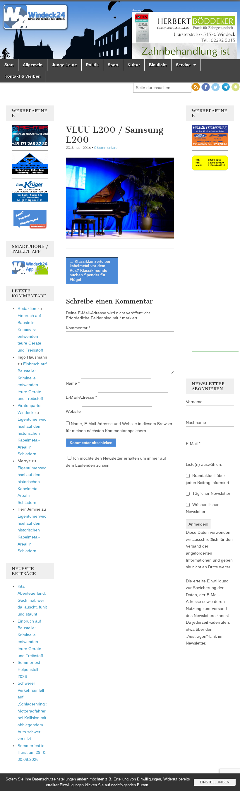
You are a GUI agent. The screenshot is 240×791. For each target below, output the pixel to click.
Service (183, 64)
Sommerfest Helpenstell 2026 (29, 669)
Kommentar (78, 327)
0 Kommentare (105, 147)
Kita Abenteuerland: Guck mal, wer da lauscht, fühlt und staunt (32, 600)
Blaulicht (158, 64)
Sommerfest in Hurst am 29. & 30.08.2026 (31, 752)
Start (9, 64)
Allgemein (33, 64)
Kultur (134, 64)
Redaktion (27, 308)
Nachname (196, 422)
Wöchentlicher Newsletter (202, 508)
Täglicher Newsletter (210, 493)
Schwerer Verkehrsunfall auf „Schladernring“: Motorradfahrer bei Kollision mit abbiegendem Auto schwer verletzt (32, 711)
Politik (92, 64)
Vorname (194, 401)
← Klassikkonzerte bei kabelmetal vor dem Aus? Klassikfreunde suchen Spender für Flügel (90, 270)
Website (73, 411)
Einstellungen (214, 782)
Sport (113, 64)
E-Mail (193, 443)
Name (73, 383)
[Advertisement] (134, 114)
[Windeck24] (120, 30)
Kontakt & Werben (22, 76)
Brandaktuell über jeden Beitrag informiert (207, 479)
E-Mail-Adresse (81, 397)
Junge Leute (64, 64)
